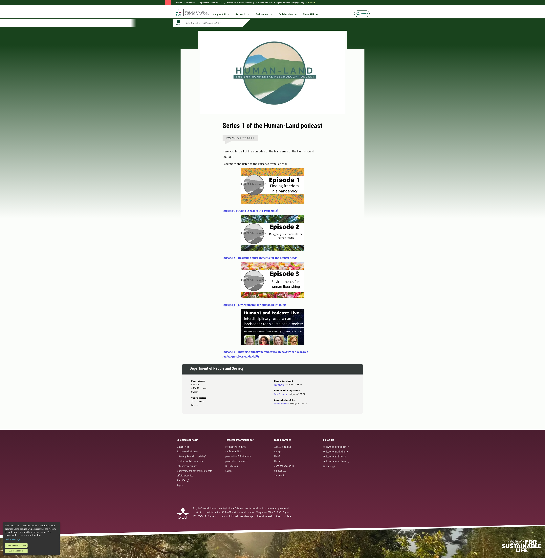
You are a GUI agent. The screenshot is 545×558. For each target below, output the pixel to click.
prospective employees (236, 461)
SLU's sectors (231, 465)
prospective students (235, 446)
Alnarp (277, 451)
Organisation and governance (210, 3)
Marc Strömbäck (281, 403)
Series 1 (311, 3)
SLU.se (179, 3)
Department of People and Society (240, 3)
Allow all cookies (16, 551)
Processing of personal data (277, 516)
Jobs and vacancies (284, 465)
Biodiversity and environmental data (194, 470)
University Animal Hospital (190, 456)
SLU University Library (187, 451)
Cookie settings (12, 539)
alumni (228, 470)
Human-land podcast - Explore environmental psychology (281, 3)
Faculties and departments (190, 461)
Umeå (277, 456)
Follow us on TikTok (333, 456)
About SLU (190, 3)
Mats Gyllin (279, 384)
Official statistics (185, 475)
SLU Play (327, 466)
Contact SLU (280, 470)
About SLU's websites (232, 516)
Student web (183, 446)
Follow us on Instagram (334, 446)
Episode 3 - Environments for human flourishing (254, 304)
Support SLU (280, 475)
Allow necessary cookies (16, 545)
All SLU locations (282, 446)
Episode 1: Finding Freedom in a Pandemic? (250, 210)
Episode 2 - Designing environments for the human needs (260, 258)
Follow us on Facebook (334, 461)
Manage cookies (253, 516)
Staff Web (181, 480)
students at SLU (233, 451)
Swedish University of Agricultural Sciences (197, 13)
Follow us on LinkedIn (334, 451)
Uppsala (278, 461)
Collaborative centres (187, 466)
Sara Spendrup (280, 394)
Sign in (180, 485)
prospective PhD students (238, 456)
